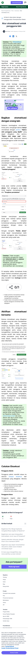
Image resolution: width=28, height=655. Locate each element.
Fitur (12, 10)
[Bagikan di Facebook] (10, 36)
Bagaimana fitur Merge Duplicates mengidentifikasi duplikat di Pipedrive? (13, 530)
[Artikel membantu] (2, 516)
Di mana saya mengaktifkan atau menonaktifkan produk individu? (11, 553)
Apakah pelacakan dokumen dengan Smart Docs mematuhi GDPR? (12, 540)
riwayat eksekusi (15, 476)
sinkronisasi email (9, 416)
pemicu (18, 130)
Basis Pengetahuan (5, 10)
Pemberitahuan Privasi (12, 648)
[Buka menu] (25, 2)
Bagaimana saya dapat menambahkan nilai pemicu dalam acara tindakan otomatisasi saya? (13, 546)
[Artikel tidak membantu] (11, 516)
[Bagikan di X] (16, 36)
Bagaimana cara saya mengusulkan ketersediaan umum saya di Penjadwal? (13, 535)
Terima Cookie (14, 652)
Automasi (17, 10)
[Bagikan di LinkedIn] (13, 36)
